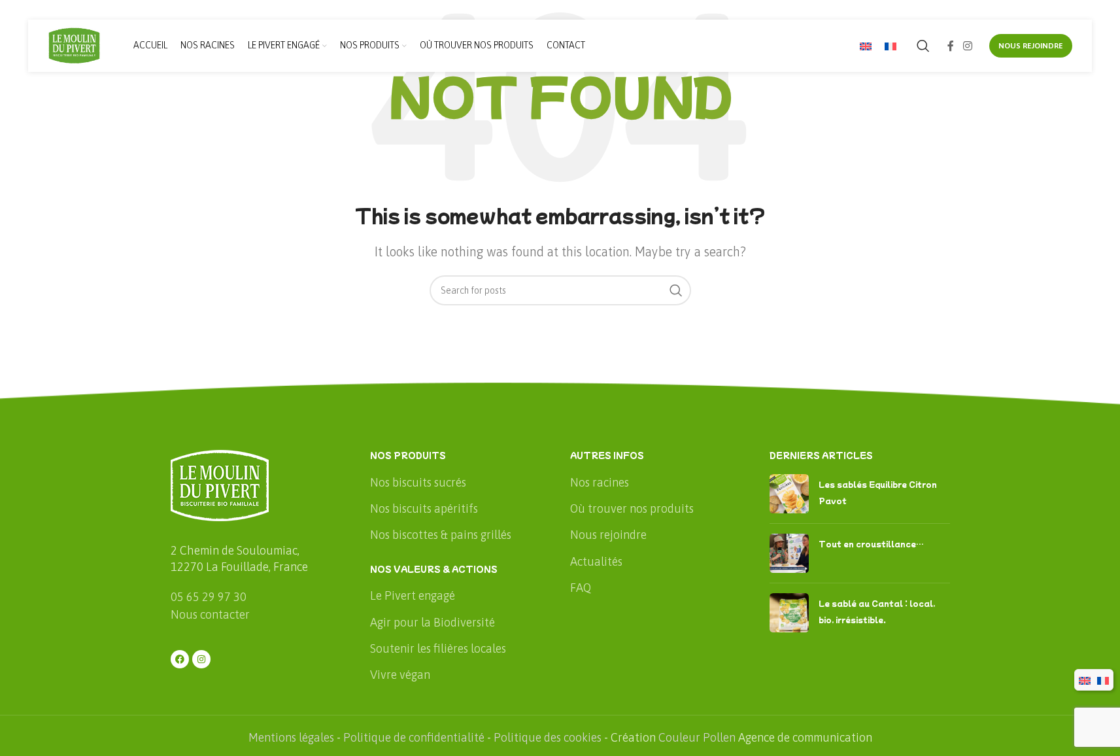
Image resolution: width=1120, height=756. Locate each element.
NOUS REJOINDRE (1030, 45)
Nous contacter (210, 614)
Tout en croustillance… (871, 543)
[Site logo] (74, 45)
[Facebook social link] (951, 46)
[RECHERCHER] (676, 290)
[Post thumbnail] (789, 493)
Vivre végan (400, 674)
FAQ (580, 587)
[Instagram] (201, 659)
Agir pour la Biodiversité (432, 622)
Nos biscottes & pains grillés (440, 534)
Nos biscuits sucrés (418, 482)
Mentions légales (291, 737)
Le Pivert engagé (412, 595)
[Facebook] (180, 659)
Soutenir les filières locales (438, 648)
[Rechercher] (923, 46)
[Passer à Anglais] (865, 46)
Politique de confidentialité (413, 737)
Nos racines (599, 482)
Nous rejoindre (608, 534)
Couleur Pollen (697, 737)
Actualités (596, 561)
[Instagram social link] (967, 46)
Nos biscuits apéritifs (424, 508)
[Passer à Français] (890, 46)
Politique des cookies (548, 737)
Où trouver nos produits (632, 508)
